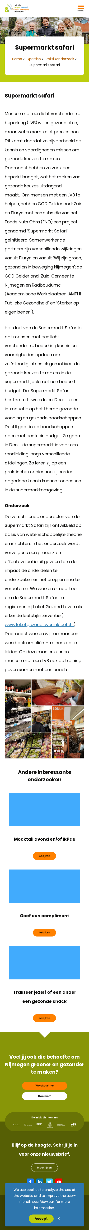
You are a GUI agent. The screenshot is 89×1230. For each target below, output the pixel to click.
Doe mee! (44, 1096)
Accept (41, 1218)
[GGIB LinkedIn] (39, 1182)
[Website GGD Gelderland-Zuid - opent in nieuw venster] (39, 1124)
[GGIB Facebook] (30, 1182)
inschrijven (44, 1167)
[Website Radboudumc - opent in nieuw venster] (16, 1124)
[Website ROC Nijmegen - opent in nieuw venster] (73, 1125)
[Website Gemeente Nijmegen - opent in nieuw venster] (28, 1125)
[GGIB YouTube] (58, 1182)
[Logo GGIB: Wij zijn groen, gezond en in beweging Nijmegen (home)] (16, 8)
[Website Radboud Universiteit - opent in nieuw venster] (50, 1125)
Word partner (44, 1085)
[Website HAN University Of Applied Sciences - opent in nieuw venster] (61, 1125)
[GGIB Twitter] (49, 1182)
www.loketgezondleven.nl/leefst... (39, 625)
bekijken (44, 856)
